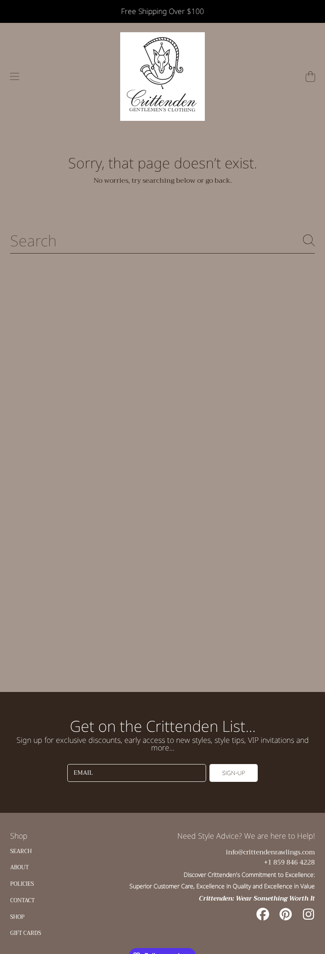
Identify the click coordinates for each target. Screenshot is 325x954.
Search (21, 851)
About (19, 867)
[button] (15, 76)
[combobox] (162, 240)
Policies (22, 884)
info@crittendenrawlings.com (270, 852)
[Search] (309, 240)
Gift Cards (25, 933)
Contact (22, 900)
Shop (17, 917)
